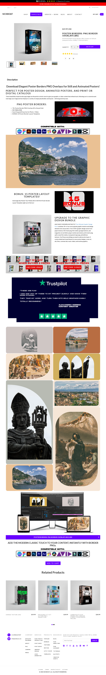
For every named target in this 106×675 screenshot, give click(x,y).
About (69, 14)
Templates (47, 654)
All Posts (56, 654)
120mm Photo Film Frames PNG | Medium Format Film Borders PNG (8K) (77, 616)
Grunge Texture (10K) (13, 614)
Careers (27, 649)
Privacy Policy (55, 669)
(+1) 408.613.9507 (16, 635)
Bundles (46, 641)
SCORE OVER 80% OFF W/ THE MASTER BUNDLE (53, 4)
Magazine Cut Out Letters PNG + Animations (44, 616)
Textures (47, 644)
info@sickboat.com (16, 638)
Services (48, 14)
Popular (46, 638)
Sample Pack (36, 14)
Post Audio (38, 646)
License (40, 669)
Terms (47, 669)
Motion (46, 648)
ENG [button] (8, 7)
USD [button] (15, 7)
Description (12, 79)
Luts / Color (48, 651)
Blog (63, 14)
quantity (65, 47)
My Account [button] (95, 7)
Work (56, 14)
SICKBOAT (7, 14)
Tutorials (56, 651)
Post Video (38, 643)
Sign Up (94, 640)
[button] (89, 7)
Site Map (65, 669)
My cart (97, 14)
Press (27, 652)
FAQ (26, 646)
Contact (78, 14)
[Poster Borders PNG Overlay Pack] (33, 42)
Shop (26, 14)
